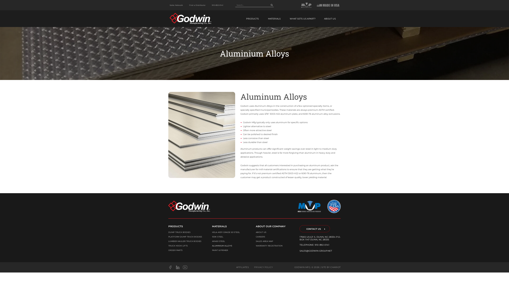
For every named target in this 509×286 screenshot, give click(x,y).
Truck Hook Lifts (178, 246)
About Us (261, 232)
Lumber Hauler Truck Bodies (184, 241)
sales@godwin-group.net (316, 251)
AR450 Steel (218, 241)
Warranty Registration (269, 246)
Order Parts (175, 250)
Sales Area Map (264, 241)
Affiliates (242, 267)
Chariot (335, 267)
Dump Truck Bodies (179, 232)
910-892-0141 (322, 245)
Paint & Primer (220, 250)
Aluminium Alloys (222, 246)
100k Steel (217, 237)
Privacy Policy (263, 267)
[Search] (272, 5)
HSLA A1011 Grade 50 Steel (226, 232)
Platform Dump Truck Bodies (185, 237)
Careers (260, 237)
